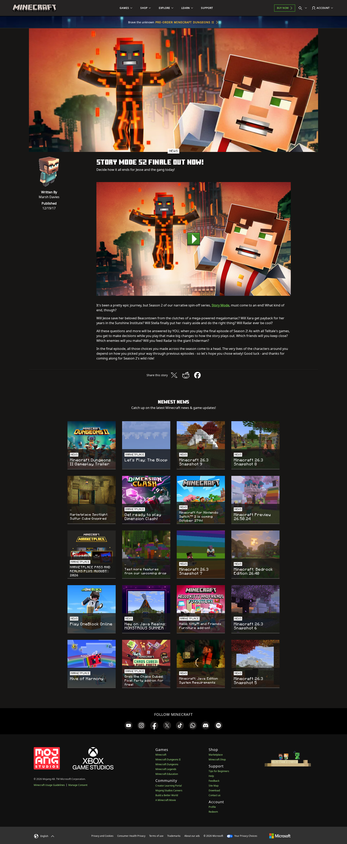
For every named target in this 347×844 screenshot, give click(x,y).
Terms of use (156, 835)
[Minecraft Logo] (34, 8)
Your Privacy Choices (245, 835)
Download (214, 790)
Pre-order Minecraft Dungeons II (184, 22)
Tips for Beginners (219, 771)
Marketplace (216, 754)
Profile (212, 807)
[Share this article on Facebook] (197, 375)
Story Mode (220, 305)
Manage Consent (77, 785)
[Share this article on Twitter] (174, 375)
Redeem (213, 811)
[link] (129, 725)
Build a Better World (166, 795)
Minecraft (160, 754)
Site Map (213, 785)
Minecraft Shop (217, 759)
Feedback (214, 781)
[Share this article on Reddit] (185, 375)
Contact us (214, 795)
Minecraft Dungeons (166, 764)
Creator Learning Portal (168, 785)
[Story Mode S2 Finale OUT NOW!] (193, 239)
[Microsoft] (279, 835)
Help (211, 776)
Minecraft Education (166, 774)
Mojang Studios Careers (168, 790)
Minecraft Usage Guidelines (49, 785)
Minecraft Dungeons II (168, 759)
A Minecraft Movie (165, 800)
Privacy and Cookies (102, 835)
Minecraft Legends (165, 769)
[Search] (303, 8)
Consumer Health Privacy (131, 835)
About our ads (192, 835)
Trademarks (174, 835)
